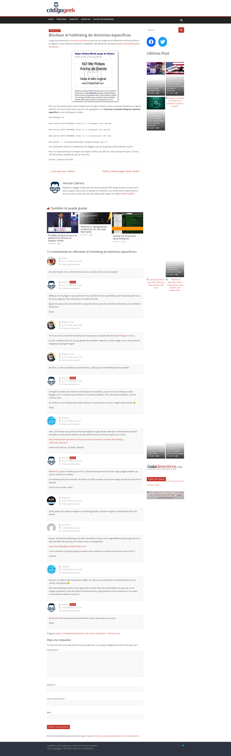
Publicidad (61, 19)
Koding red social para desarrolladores (124, 237)
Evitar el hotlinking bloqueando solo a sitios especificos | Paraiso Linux (88, 633)
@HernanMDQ (128, 193)
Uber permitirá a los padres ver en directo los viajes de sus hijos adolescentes (155, 86)
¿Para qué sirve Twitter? (61, 171)
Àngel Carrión (67, 322)
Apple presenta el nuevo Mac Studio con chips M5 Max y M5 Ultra (156, 450)
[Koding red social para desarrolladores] (127, 213)
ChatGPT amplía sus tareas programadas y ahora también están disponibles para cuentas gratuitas (156, 118)
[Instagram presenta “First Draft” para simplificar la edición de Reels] (175, 98)
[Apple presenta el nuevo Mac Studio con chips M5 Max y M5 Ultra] (156, 279)
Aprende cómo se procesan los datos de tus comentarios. (113, 736)
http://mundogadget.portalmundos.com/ (67, 546)
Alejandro (65, 497)
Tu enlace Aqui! (153, 485)
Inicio (51, 19)
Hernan (64, 282)
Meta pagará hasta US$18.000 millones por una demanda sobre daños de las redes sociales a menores (175, 83)
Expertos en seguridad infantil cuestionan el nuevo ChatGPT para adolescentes (175, 449)
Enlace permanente (71, 264)
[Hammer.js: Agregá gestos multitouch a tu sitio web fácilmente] (95, 213)
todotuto (65, 418)
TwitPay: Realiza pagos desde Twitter (122, 171)
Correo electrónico (56, 698)
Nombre (51, 685)
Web (49, 712)
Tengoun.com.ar (127, 335)
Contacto (73, 19)
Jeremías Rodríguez (167, 495)
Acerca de (85, 19)
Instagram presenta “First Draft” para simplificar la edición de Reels (174, 267)
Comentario (53, 650)
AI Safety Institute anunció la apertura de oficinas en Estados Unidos (62, 238)
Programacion (54, 31)
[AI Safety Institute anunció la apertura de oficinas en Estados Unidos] (62, 213)
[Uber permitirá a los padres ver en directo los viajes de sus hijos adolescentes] (156, 63)
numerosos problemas (79, 40)
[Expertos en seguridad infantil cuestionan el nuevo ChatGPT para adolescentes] (175, 279)
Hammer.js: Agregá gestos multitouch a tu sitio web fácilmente (94, 229)
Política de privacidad (103, 19)
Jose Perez (66, 524)
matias (64, 258)
